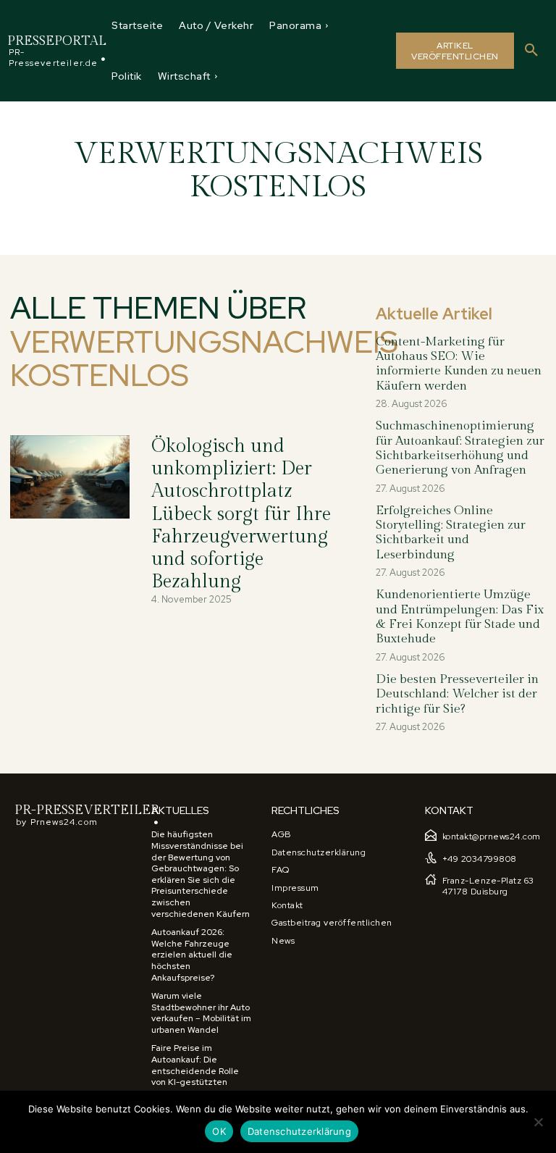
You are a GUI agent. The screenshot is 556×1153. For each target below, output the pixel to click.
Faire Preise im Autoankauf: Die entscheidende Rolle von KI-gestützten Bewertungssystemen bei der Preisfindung (197, 1076)
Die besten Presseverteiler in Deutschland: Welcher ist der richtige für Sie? (457, 694)
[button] (531, 50)
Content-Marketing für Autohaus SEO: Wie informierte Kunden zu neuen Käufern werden (459, 364)
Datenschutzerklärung (299, 1131)
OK (219, 1131)
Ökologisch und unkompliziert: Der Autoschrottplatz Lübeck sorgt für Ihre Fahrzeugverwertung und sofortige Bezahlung (241, 513)
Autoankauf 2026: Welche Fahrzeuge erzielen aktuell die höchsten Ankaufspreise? (191, 954)
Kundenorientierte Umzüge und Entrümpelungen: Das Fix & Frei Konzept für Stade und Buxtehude (460, 616)
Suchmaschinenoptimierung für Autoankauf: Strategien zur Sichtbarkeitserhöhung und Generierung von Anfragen (460, 448)
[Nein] (538, 1122)
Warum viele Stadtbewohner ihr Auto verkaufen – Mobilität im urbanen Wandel (201, 1013)
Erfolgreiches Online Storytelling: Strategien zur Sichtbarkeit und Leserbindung (451, 532)
